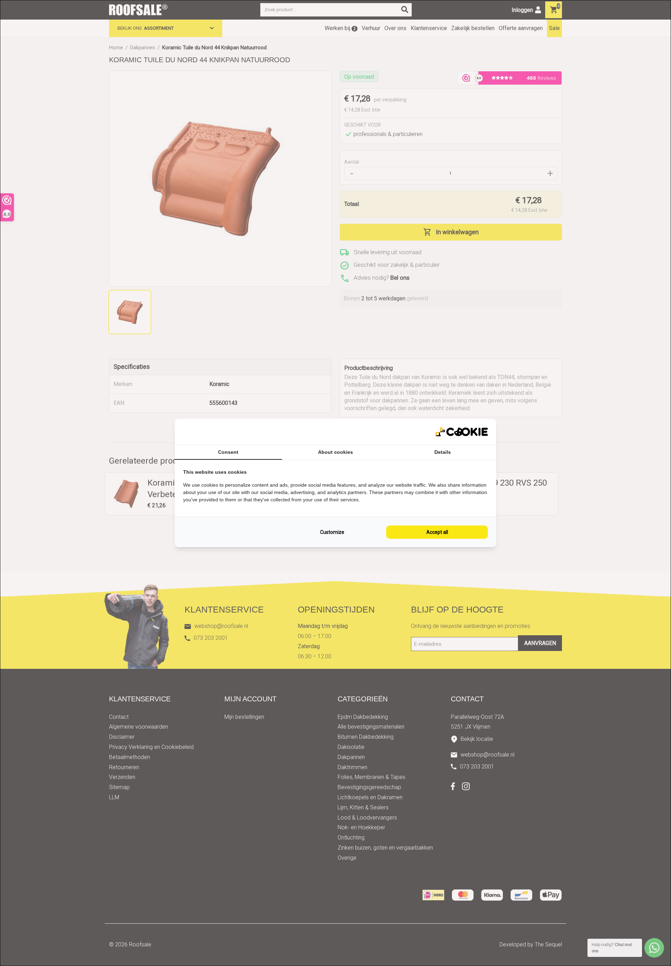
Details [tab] (442, 452)
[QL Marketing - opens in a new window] (461, 432)
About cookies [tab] (335, 452)
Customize (332, 532)
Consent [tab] (228, 452)
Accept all (437, 532)
